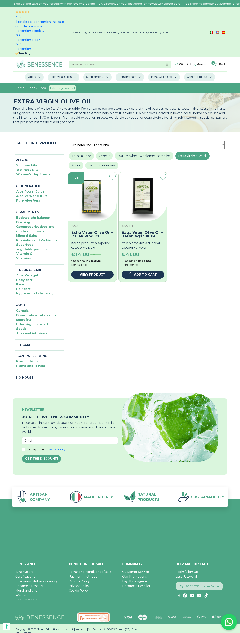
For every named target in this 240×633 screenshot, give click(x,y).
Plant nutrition (28, 361)
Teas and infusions (31, 333)
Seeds (21, 328)
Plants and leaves (30, 366)
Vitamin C (24, 253)
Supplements (95, 77)
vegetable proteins (31, 249)
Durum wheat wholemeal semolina (144, 156)
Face (20, 284)
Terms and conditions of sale (90, 572)
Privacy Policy (79, 586)
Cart (222, 64)
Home (20, 88)
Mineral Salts (26, 235)
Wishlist (185, 64)
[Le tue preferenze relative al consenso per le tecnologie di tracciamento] (6, 626)
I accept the (46, 449)
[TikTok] (206, 595)
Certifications (25, 576)
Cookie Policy (79, 590)
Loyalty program (134, 581)
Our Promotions (134, 576)
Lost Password (186, 576)
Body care (24, 280)
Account (203, 64)
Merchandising (26, 590)
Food (42, 88)
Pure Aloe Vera (28, 200)
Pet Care (23, 345)
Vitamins (23, 258)
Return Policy (79, 581)
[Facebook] (185, 595)
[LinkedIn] (192, 595)
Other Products (197, 77)
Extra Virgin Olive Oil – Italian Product (92, 234)
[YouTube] (199, 595)
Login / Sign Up (187, 572)
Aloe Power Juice (30, 191)
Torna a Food (81, 156)
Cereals (22, 310)
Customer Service (135, 572)
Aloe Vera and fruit (31, 196)
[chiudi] (167, 64)
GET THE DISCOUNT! (41, 458)
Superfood (25, 244)
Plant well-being (161, 77)
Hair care (23, 289)
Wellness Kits (27, 170)
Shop (31, 88)
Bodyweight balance (33, 217)
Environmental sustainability (36, 581)
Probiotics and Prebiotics (36, 240)
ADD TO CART (145, 274)
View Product (92, 274)
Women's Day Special (33, 174)
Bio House (24, 377)
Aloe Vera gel (27, 275)
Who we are (24, 572)
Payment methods (83, 576)
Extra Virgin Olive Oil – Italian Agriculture (142, 234)
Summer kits (26, 165)
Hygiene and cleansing (35, 293)
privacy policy (55, 449)
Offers (32, 77)
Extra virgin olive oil (32, 324)
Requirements (26, 600)
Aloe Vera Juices (61, 77)
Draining (23, 222)
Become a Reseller (29, 586)
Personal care (127, 77)
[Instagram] (178, 595)
